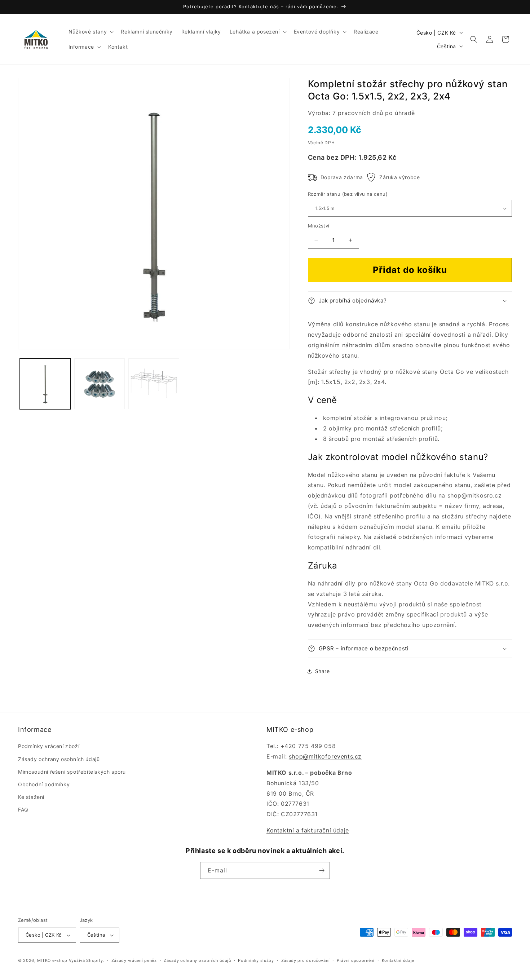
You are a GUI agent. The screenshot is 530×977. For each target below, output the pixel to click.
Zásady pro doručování (305, 960)
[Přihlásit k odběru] (322, 870)
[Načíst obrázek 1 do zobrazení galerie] (45, 384)
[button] (90, 31)
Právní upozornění (356, 960)
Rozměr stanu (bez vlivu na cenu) (348, 194)
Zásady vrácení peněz (134, 960)
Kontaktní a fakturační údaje (307, 830)
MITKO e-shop (52, 960)
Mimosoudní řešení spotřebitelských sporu (72, 772)
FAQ (23, 809)
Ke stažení (31, 797)
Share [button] (322, 671)
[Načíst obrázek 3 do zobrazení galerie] (153, 384)
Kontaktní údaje (398, 960)
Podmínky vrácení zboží (48, 746)
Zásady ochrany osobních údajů (59, 759)
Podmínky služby (256, 960)
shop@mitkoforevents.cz (325, 756)
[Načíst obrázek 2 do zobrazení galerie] (99, 384)
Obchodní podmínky (44, 784)
